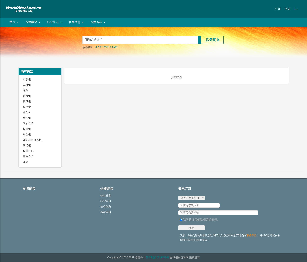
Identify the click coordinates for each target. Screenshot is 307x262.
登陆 (287, 8)
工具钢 (27, 84)
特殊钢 (27, 128)
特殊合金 (28, 151)
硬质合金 (28, 123)
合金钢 (27, 95)
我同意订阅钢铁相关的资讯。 (201, 219)
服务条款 (252, 235)
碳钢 (25, 90)
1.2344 (105, 47)
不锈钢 (27, 79)
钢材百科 (96, 22)
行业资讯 (53, 22)
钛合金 (27, 106)
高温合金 (28, 156)
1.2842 (114, 47)
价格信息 (74, 22)
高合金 (27, 112)
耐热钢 (27, 134)
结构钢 (27, 117)
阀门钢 (27, 145)
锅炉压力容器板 (32, 139)
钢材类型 (31, 22)
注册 (278, 8)
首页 (12, 22)
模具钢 (27, 101)
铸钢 (25, 162)
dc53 (98, 47)
